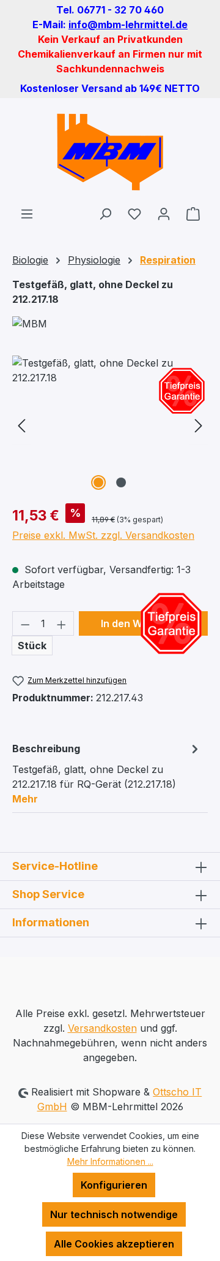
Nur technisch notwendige (114, 1214)
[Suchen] (105, 213)
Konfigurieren (114, 1185)
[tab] (107, 773)
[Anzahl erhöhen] (62, 623)
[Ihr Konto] (163, 213)
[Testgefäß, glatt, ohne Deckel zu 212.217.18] (110, 424)
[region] (110, 424)
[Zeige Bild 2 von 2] (121, 482)
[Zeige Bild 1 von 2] (98, 482)
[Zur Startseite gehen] (110, 152)
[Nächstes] (198, 424)
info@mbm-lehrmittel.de (128, 24)
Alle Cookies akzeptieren (114, 1244)
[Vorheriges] (21, 424)
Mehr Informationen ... (110, 1161)
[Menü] (27, 213)
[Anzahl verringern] (25, 623)
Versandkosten (102, 1028)
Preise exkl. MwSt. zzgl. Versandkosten (103, 535)
